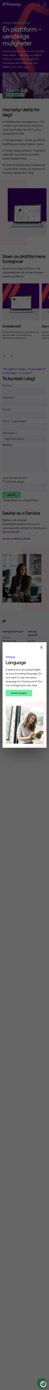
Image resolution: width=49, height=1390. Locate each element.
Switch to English (19, 693)
